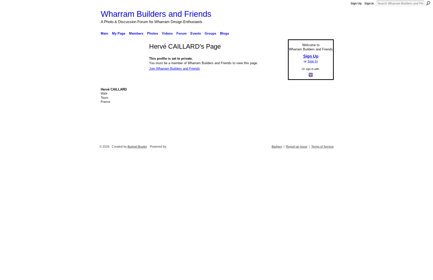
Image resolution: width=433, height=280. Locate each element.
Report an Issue (296, 146)
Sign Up (356, 3)
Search (428, 3)
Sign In (369, 3)
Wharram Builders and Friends (156, 14)
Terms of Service (322, 146)
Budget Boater (137, 146)
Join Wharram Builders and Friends (174, 68)
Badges (277, 146)
